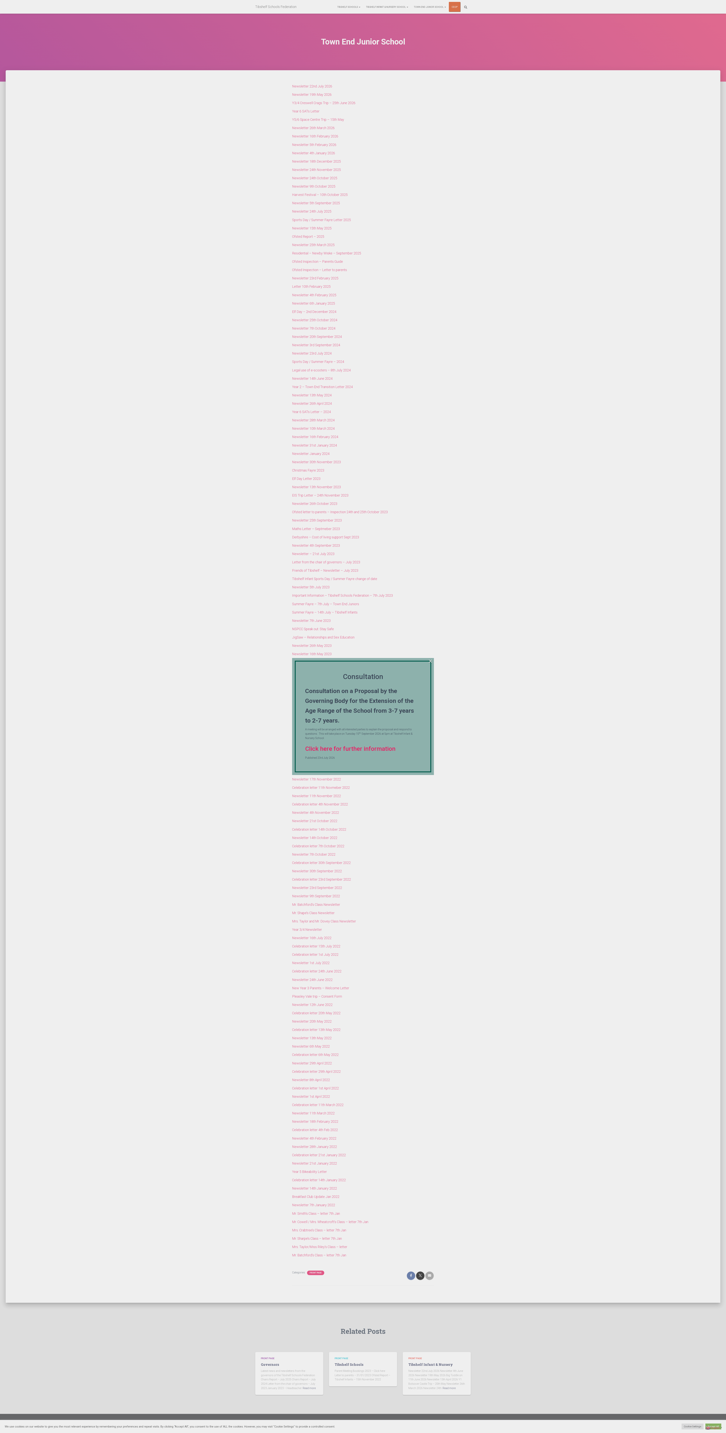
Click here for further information (350, 748)
